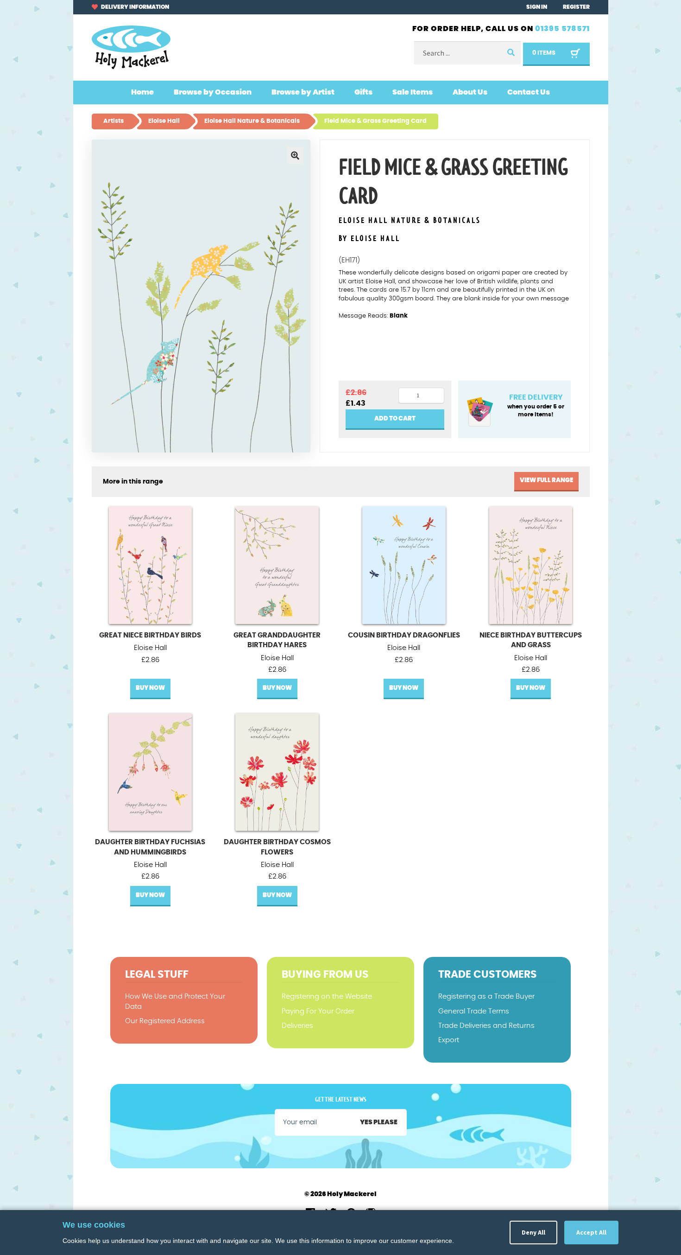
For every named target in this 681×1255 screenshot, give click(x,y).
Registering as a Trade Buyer (486, 996)
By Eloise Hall (369, 239)
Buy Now (150, 688)
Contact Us (528, 92)
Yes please (378, 1122)
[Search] (510, 53)
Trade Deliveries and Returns (486, 1025)
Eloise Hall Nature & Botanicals (410, 221)
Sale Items (412, 92)
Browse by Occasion (213, 92)
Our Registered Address (165, 1021)
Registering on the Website (327, 996)
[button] (295, 155)
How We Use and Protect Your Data (175, 1001)
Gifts (363, 92)
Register (576, 7)
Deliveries (297, 1025)
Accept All (591, 1232)
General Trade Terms (473, 1011)
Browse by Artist (302, 92)
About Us (470, 92)
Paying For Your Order (318, 1011)
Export (448, 1040)
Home (142, 92)
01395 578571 (562, 28)
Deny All (533, 1232)
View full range (546, 481)
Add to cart (395, 419)
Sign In (536, 7)
